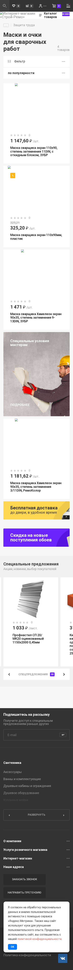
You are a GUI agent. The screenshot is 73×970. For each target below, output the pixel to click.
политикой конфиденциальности (39, 939)
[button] (9, 674)
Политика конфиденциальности (27, 955)
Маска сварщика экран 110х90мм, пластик (36, 236)
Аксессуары (12, 772)
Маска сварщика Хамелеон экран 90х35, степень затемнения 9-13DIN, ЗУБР (35, 317)
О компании (12, 841)
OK (12, 946)
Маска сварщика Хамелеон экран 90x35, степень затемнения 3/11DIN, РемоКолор (35, 486)
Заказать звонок (24, 879)
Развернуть (36, 814)
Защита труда (24, 25)
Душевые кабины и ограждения (27, 786)
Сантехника (12, 763)
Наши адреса (13, 867)
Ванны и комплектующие (22, 779)
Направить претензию (24, 892)
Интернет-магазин (17, 858)
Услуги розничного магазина (25, 849)
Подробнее (20, 405)
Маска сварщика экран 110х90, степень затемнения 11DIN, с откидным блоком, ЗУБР (33, 151)
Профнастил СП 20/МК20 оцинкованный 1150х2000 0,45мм (28, 638)
